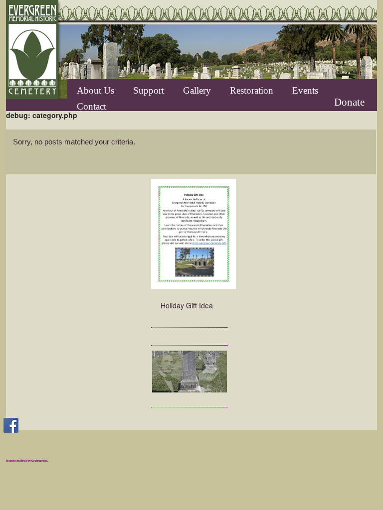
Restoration (251, 90)
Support (148, 90)
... (47, 461)
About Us (95, 90)
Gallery (197, 90)
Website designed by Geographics (26, 461)
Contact (91, 106)
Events (305, 90)
